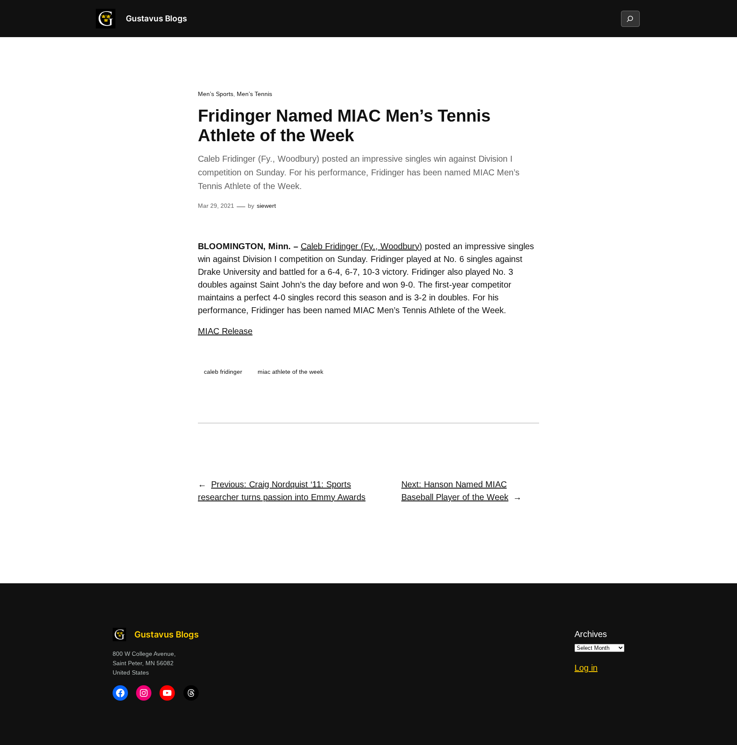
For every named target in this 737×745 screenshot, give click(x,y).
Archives (591, 634)
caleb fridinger (223, 371)
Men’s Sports (215, 93)
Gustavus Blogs (156, 18)
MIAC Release (225, 331)
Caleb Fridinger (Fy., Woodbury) (361, 246)
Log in (586, 667)
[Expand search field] (629, 18)
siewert (266, 205)
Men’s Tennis (254, 93)
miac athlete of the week (290, 371)
